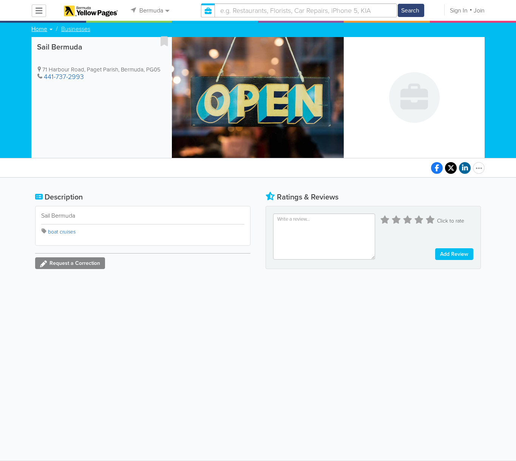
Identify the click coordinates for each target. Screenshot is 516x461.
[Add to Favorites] (164, 41)
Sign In (459, 10)
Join (479, 10)
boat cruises (62, 232)
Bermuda (150, 10)
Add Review (454, 254)
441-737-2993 (64, 77)
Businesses (75, 29)
